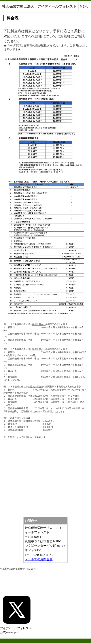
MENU (84, 6)
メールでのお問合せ (39, 559)
